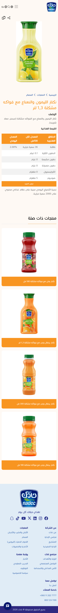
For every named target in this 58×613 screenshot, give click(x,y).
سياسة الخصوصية (20, 573)
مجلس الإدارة (50, 537)
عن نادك (52, 532)
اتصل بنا (52, 585)
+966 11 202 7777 (48, 595)
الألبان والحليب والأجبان (18, 532)
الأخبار (25, 559)
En (3, 7)
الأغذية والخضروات (20, 546)
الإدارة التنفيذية (49, 546)
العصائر (29, 94)
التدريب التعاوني (20, 563)
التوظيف (24, 568)
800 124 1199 (50, 600)
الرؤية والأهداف (49, 559)
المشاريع (52, 542)
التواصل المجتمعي (48, 563)
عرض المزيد (29, 184)
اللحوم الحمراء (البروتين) (17, 542)
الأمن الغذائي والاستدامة (45, 568)
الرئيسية (52, 94)
